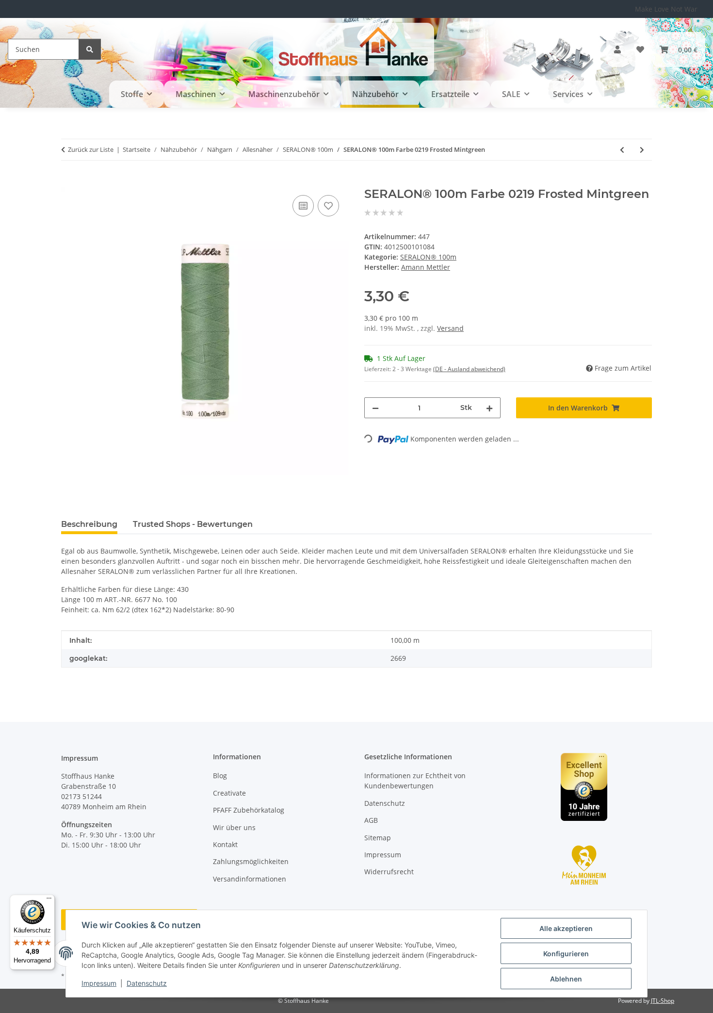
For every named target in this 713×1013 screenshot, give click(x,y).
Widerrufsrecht (389, 871)
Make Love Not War (666, 9)
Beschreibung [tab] (89, 524)
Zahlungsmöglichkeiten (251, 861)
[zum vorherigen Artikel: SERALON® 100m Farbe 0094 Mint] (622, 149)
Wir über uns (234, 827)
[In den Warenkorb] (69, 182)
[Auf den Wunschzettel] (328, 205)
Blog (220, 775)
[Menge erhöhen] (489, 408)
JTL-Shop (662, 1001)
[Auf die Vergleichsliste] (303, 205)
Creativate (229, 793)
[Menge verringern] (375, 408)
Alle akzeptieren (566, 928)
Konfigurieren (566, 953)
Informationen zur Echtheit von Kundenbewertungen (415, 780)
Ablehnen (566, 979)
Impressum (98, 983)
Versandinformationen (249, 878)
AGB (371, 820)
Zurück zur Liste (90, 149)
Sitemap (377, 837)
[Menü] (49, 900)
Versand (450, 328)
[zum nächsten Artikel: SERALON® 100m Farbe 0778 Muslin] (642, 149)
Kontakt (225, 844)
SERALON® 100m (428, 256)
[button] (617, 49)
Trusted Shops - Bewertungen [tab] (193, 524)
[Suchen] (90, 49)
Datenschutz (147, 983)
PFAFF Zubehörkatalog (248, 810)
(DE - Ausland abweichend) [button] (469, 369)
